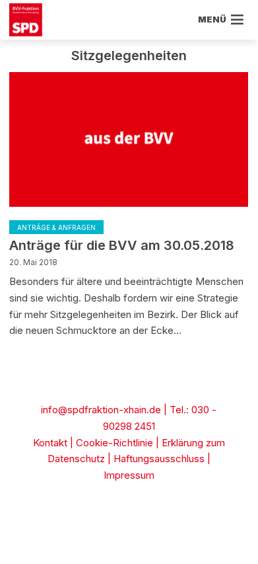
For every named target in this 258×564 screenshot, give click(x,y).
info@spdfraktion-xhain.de (101, 409)
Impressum (129, 475)
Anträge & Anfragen (56, 227)
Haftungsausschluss (159, 458)
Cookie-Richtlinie (114, 442)
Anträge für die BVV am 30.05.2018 (121, 245)
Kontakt (50, 442)
